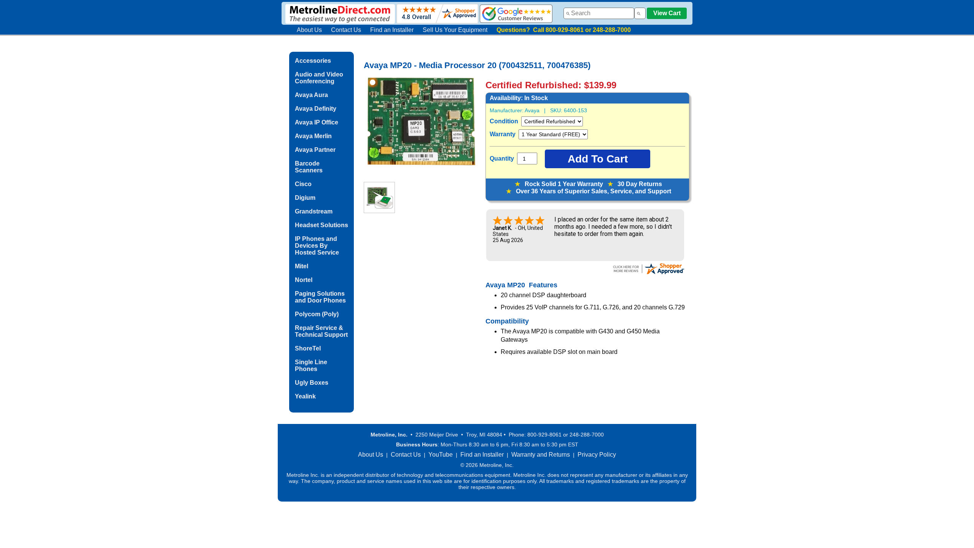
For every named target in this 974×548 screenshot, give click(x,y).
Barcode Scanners (309, 167)
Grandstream (314, 211)
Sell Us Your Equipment (455, 30)
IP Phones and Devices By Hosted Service (317, 246)
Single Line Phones (311, 365)
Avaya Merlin (313, 136)
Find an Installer (392, 30)
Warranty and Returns (540, 454)
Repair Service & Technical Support (321, 331)
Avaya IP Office (316, 122)
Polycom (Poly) (317, 314)
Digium (305, 197)
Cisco (303, 184)
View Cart (667, 13)
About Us (309, 30)
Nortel (303, 280)
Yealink (305, 396)
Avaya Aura (311, 95)
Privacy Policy (597, 454)
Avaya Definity (315, 108)
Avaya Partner (315, 150)
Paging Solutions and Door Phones (320, 297)
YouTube (440, 454)
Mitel (301, 266)
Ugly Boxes (311, 382)
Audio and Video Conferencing (319, 77)
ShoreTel (308, 348)
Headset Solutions (321, 225)
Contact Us (346, 30)
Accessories (313, 60)
